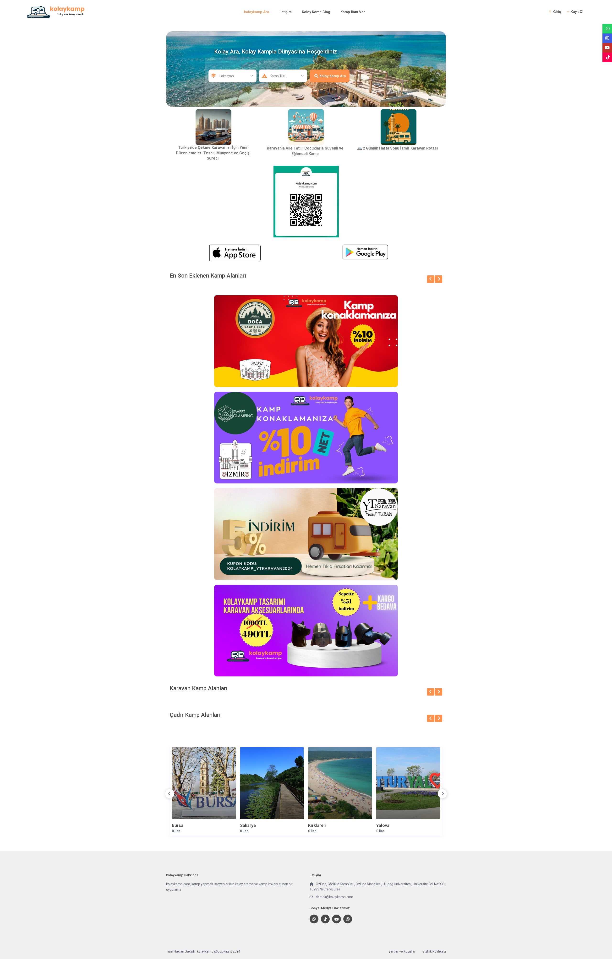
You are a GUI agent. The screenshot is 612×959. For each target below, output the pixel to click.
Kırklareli (317, 825)
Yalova (382, 825)
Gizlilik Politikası (434, 951)
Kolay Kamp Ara (332, 76)
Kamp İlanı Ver (352, 12)
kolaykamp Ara (256, 12)
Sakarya (248, 825)
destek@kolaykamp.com (334, 897)
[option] (204, 791)
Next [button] (442, 793)
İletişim (285, 12)
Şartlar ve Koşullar (401, 951)
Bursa (177, 825)
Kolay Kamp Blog (316, 12)
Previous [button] (169, 793)
